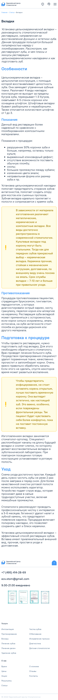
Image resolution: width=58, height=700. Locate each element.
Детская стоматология (39, 648)
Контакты (33, 676)
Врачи (4, 666)
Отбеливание (35, 634)
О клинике (34, 666)
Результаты (6, 680)
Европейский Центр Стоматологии (13, 562)
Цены (3, 671)
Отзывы (32, 671)
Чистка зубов (35, 629)
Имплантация (7, 629)
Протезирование (9, 634)
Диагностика (35, 643)
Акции (4, 676)
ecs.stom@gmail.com (15, 579)
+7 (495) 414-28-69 (13, 572)
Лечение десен (8, 648)
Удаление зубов (8, 653)
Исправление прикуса (39, 638)
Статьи (4, 685)
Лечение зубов (8, 643)
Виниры (5, 638)
